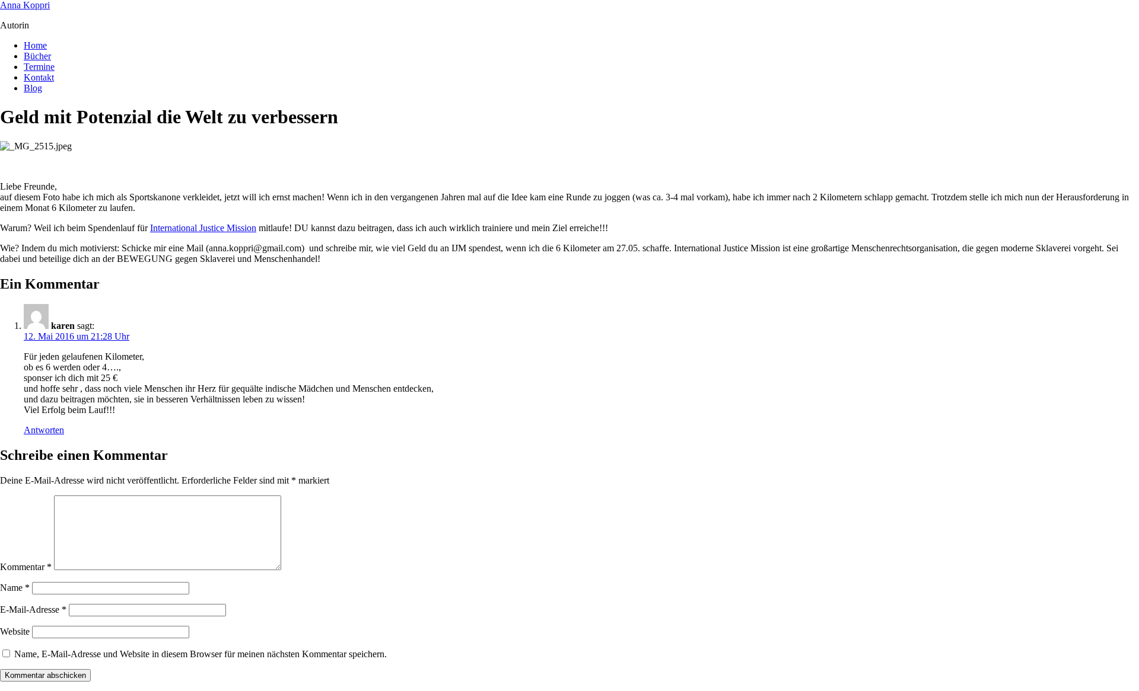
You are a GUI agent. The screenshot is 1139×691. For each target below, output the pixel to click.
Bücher (37, 56)
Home (35, 45)
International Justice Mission (203, 228)
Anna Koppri (25, 5)
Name (15, 588)
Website (15, 631)
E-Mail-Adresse (33, 609)
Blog (33, 88)
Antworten (44, 430)
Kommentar (26, 567)
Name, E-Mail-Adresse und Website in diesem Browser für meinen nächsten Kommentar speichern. (200, 654)
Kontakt (39, 77)
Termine (39, 67)
